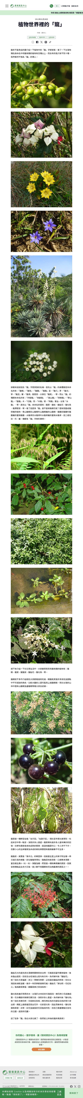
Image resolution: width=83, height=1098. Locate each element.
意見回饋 (73, 1078)
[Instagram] (79, 1086)
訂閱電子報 (65, 6)
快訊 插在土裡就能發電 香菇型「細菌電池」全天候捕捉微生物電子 (48, 12)
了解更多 (59, 1093)
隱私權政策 (46, 1078)
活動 (43, 1072)
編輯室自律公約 (34, 1075)
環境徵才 (32, 1072)
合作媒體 (73, 1075)
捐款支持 (74, 6)
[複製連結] (50, 42)
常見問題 (59, 1075)
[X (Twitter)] (75, 1086)
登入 (57, 6)
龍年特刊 (42, 37)
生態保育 (51, 37)
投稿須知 (32, 1078)
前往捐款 (41, 1049)
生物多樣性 (32, 37)
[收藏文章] (33, 42)
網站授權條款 (47, 1075)
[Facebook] (71, 1086)
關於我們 (59, 1072)
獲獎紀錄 (59, 1078)
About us (73, 1072)
